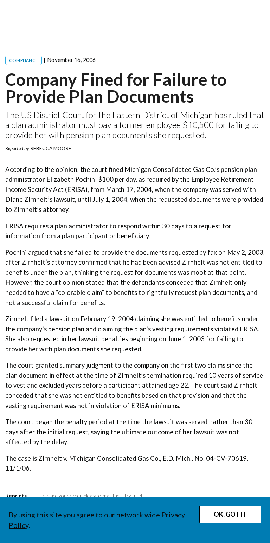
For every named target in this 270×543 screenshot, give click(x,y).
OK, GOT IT (230, 514)
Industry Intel (127, 495)
